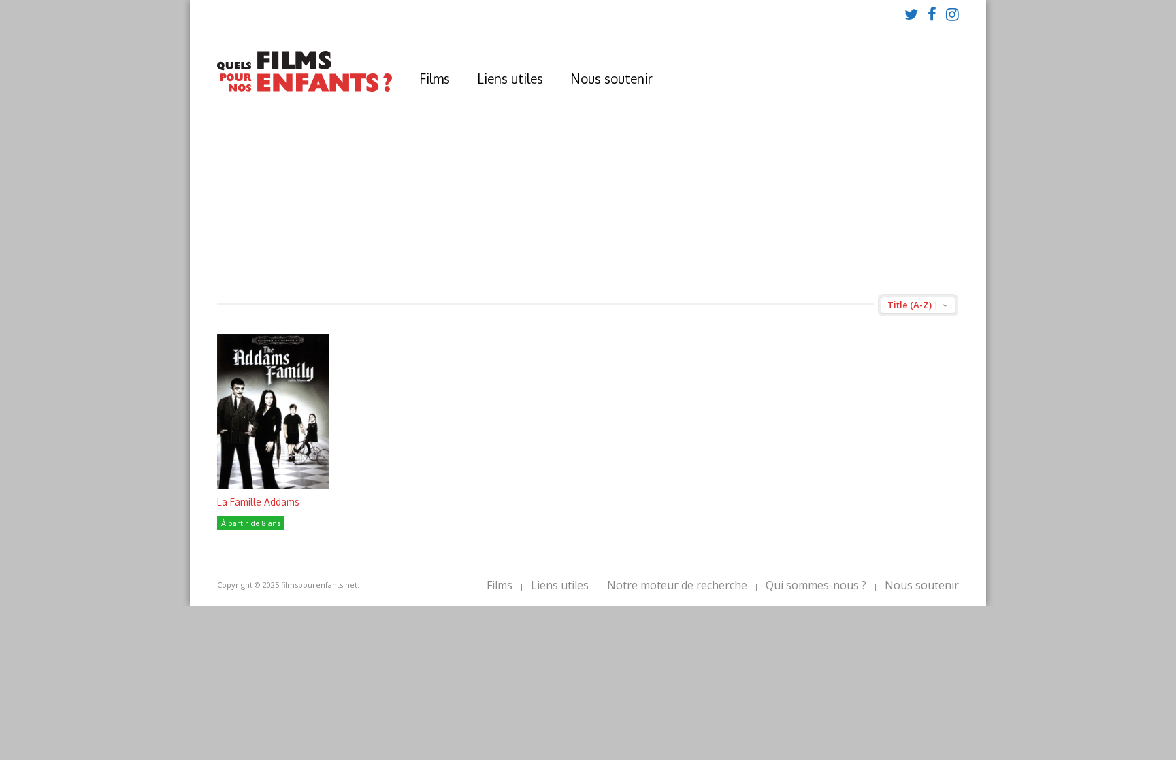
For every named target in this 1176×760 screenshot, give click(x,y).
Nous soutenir (611, 78)
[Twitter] (911, 13)
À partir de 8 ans (250, 523)
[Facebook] (932, 13)
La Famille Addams (258, 502)
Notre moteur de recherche (677, 585)
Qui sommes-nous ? (816, 585)
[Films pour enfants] (304, 89)
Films (434, 78)
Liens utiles (510, 78)
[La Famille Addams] (273, 484)
